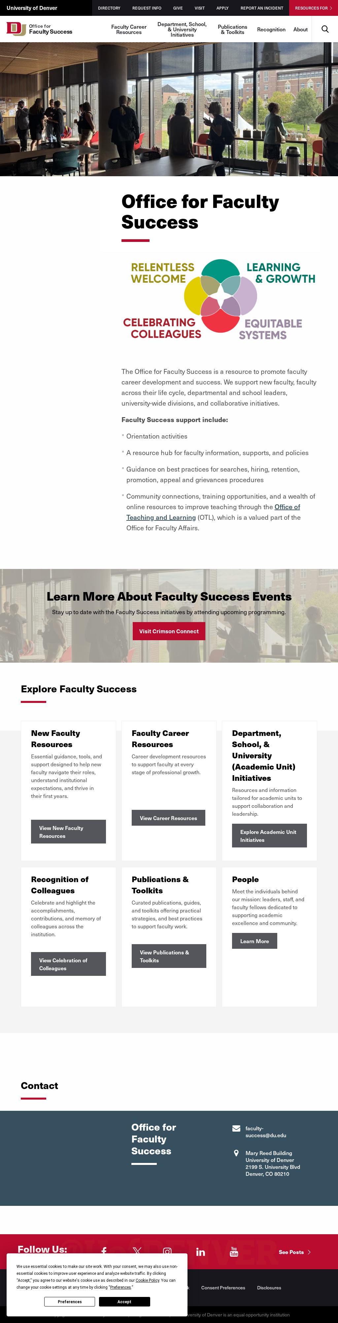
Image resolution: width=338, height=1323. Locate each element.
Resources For (311, 8)
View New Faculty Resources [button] (61, 831)
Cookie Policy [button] (147, 1280)
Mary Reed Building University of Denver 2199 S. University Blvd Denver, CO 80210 (273, 1163)
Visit (200, 8)
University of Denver (32, 7)
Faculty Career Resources (129, 29)
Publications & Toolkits (232, 29)
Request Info (146, 8)
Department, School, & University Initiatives (182, 29)
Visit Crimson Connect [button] (169, 631)
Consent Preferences (223, 1287)
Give (178, 8)
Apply (223, 8)
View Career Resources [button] (168, 817)
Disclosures (269, 1287)
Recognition (271, 29)
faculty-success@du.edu (266, 1131)
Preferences (70, 1302)
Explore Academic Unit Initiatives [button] (268, 835)
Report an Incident (262, 8)
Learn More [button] (254, 940)
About (300, 29)
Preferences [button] (120, 1287)
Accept (124, 1302)
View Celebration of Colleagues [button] (63, 964)
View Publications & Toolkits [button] (164, 956)
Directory (109, 8)
